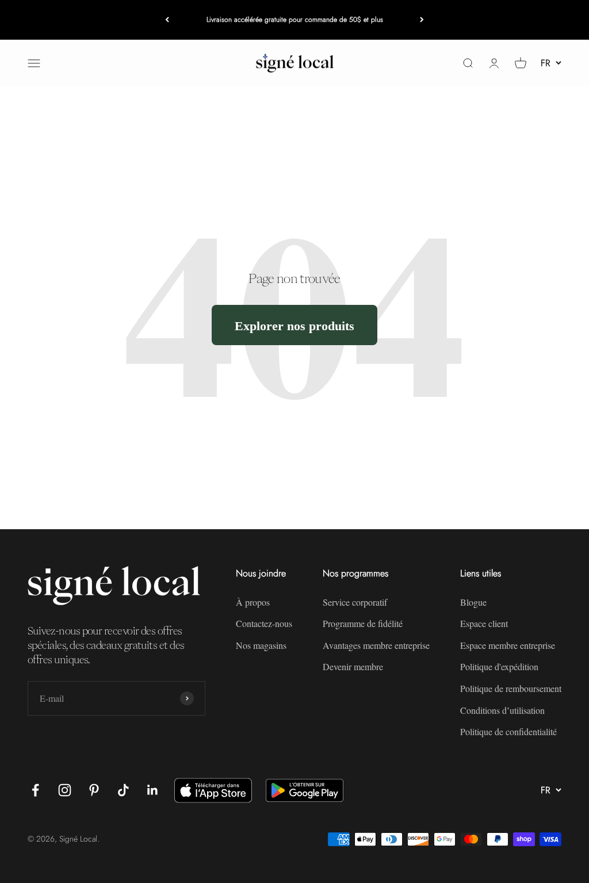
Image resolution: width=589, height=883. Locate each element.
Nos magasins (261, 645)
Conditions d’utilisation (502, 710)
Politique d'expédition (499, 666)
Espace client (484, 623)
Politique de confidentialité (508, 731)
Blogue (473, 602)
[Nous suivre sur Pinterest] (94, 790)
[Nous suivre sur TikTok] (123, 790)
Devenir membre (353, 666)
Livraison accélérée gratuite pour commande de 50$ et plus (294, 19)
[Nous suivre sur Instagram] (64, 790)
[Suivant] (422, 20)
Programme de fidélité (363, 623)
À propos (253, 602)
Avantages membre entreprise (376, 645)
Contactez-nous (264, 623)
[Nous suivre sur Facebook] (35, 790)
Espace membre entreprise (507, 645)
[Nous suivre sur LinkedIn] (152, 790)
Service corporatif (355, 602)
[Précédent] (167, 20)
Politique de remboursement (510, 688)
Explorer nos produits (294, 325)
